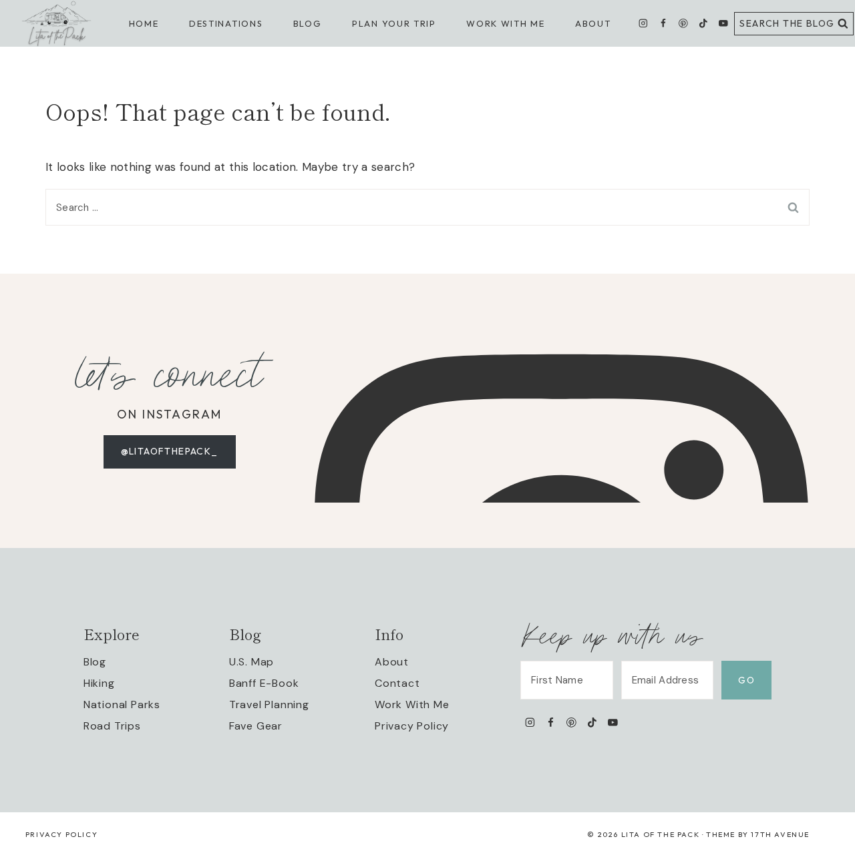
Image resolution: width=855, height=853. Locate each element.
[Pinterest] (683, 24)
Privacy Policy (412, 726)
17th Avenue (780, 834)
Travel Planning (269, 704)
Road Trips (112, 726)
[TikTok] (703, 24)
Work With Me (412, 704)
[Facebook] (663, 24)
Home (144, 23)
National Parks (121, 704)
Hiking (99, 683)
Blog (94, 662)
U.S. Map (251, 662)
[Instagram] (644, 24)
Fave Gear (256, 726)
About (593, 23)
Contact (397, 683)
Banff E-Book (264, 683)
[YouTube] (723, 24)
